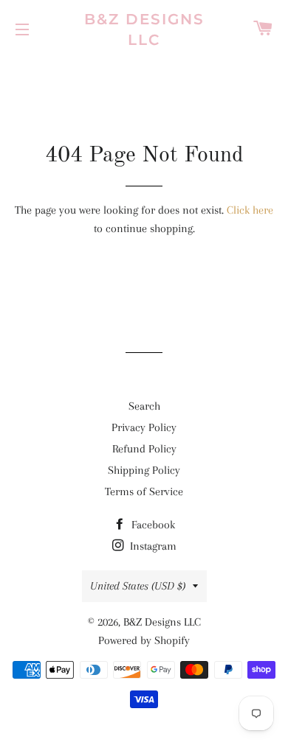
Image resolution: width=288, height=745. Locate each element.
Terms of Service (144, 491)
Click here (250, 210)
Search (144, 406)
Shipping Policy (144, 470)
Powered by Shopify (144, 640)
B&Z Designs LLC (144, 29)
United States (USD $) (137, 585)
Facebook (151, 524)
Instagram (151, 546)
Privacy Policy (144, 427)
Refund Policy (144, 448)
